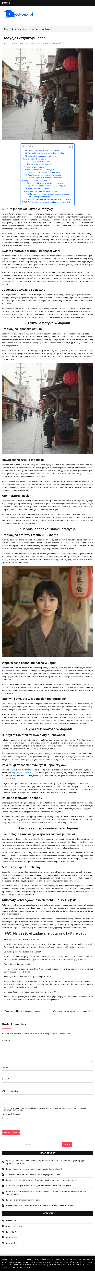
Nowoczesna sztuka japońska (39, 164)
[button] (69, 147)
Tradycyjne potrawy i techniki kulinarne (43, 172)
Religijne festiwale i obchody (40, 189)
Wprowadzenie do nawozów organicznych (72, 1011)
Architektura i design (35, 167)
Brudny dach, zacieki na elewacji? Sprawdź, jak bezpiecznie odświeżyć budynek (42, 1180)
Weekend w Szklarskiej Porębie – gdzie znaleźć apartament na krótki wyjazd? (40, 1205)
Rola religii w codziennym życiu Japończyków (47, 186)
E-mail (5, 1079)
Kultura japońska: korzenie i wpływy (43, 150)
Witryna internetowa (11, 1091)
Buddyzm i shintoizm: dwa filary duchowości (45, 183)
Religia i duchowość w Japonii (37, 180)
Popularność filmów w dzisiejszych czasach (24, 1011)
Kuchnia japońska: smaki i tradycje (39, 170)
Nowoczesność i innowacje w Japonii (40, 191)
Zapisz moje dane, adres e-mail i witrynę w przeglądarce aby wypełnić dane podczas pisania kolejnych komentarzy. (45, 1109)
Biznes (9, 1221)
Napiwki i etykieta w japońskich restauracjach (47, 178)
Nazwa (5, 1067)
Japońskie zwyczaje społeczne (42, 156)
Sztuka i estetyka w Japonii (35, 159)
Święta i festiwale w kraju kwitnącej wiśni (46, 153)
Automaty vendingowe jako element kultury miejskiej (49, 199)
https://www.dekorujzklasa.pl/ (25, 773)
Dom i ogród (56, 43)
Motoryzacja (11, 1237)
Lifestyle (10, 1232)
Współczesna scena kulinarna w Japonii (44, 175)
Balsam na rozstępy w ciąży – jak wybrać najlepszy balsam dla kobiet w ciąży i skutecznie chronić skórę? (46, 1192)
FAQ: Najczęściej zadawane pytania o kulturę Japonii (47, 202)
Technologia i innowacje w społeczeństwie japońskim (49, 194)
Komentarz (7, 1040)
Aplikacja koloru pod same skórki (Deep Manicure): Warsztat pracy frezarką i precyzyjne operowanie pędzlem (45, 1162)
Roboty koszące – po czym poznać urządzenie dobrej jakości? (34, 1169)
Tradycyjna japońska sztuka (38, 161)
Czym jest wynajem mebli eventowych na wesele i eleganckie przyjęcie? (38, 1186)
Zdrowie (9, 1243)
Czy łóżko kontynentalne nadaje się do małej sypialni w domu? (33, 1174)
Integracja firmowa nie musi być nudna (23, 1200)
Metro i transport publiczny (39, 197)
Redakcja (35, 43)
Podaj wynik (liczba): (11, 1114)
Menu (6, 3)
